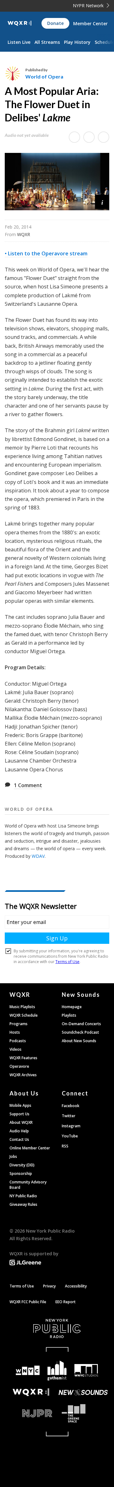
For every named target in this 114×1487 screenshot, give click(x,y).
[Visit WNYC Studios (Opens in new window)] (86, 1370)
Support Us (19, 1114)
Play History (77, 42)
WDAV (38, 856)
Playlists (69, 1015)
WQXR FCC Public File (28, 1301)
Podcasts (18, 1040)
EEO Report (65, 1301)
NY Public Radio (23, 1196)
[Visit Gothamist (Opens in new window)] (57, 1370)
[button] (102, 202)
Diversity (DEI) (22, 1165)
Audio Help (19, 1131)
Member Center (90, 23)
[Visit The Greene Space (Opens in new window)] (83, 1413)
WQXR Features (23, 1057)
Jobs (13, 1156)
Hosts (15, 1032)
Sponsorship (21, 1173)
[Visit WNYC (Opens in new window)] (27, 1370)
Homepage (72, 1006)
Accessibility (76, 1286)
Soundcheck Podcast (80, 1032)
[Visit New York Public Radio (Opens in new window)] (57, 1328)
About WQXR (21, 1122)
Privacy (49, 1286)
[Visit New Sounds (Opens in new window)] (83, 1392)
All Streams (47, 42)
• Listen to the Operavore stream (46, 253)
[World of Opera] (15, 73)
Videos (16, 1049)
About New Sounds (79, 1040)
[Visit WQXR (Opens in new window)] (31, 1392)
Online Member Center (30, 1148)
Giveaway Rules (23, 1204)
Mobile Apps (20, 1105)
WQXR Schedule (24, 1015)
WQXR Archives (23, 1074)
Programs (19, 1023)
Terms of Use (22, 1286)
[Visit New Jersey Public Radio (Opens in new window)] (31, 1413)
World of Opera (44, 76)
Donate (55, 23)
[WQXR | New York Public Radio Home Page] (19, 23)
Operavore (19, 1066)
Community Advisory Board (28, 1184)
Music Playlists (22, 1006)
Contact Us (19, 1139)
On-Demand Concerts (81, 1023)
